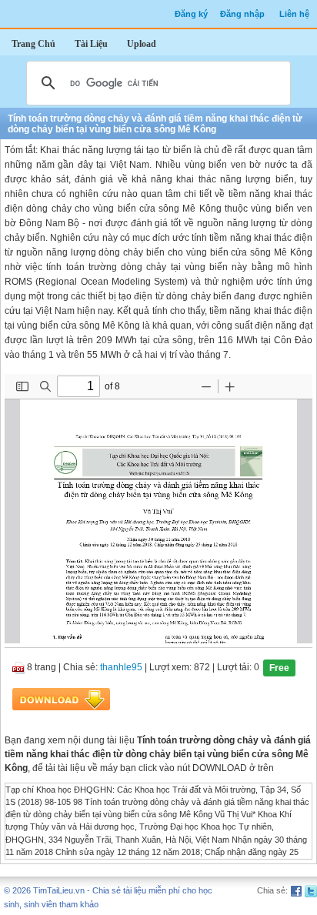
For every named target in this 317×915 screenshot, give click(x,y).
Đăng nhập (242, 13)
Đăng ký (191, 13)
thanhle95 (121, 667)
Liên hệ (294, 13)
